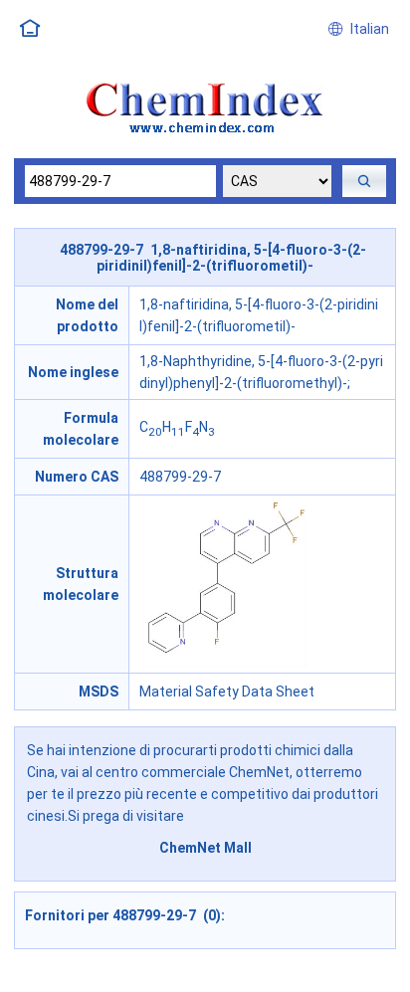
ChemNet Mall (205, 848)
